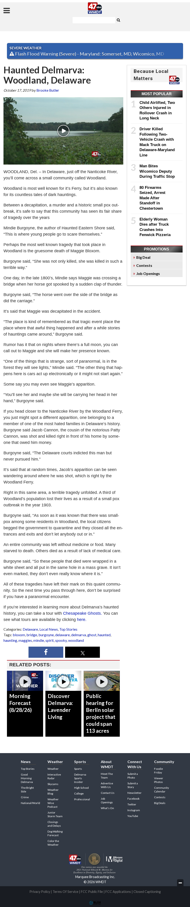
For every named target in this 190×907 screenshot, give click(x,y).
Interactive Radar (54, 776)
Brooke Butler (47, 90)
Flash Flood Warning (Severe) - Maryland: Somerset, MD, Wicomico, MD (89, 53)
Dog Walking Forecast (55, 833)
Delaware (30, 629)
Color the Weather (53, 842)
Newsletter (134, 793)
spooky (61, 640)
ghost (91, 635)
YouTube (132, 816)
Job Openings (148, 273)
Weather (53, 768)
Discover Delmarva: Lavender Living (60, 706)
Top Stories (68, 629)
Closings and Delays (54, 823)
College (79, 793)
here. (81, 619)
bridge (31, 635)
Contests (144, 265)
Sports (78, 768)
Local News (48, 629)
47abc (95, 8)
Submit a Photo (132, 775)
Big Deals (159, 803)
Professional (82, 799)
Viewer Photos (158, 780)
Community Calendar (161, 789)
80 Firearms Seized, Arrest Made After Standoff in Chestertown (152, 198)
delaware (62, 635)
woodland (76, 640)
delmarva (78, 635)
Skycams (53, 784)
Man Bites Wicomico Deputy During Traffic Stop (157, 171)
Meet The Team (107, 775)
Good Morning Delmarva (27, 778)
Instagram (133, 810)
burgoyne (46, 635)
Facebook (133, 798)
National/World (30, 803)
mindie (38, 640)
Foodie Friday (158, 770)
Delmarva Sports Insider (80, 778)
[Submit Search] (118, 19)
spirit (49, 640)
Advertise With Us (107, 785)
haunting (10, 640)
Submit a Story (132, 785)
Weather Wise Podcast (53, 803)
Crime (25, 797)
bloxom (19, 635)
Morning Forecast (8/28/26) (20, 703)
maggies (25, 640)
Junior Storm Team (55, 814)
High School (81, 787)
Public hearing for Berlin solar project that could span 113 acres (100, 713)
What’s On (107, 808)
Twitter (131, 804)
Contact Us (107, 793)
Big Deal (143, 257)
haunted (104, 635)
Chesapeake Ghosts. (82, 613)
